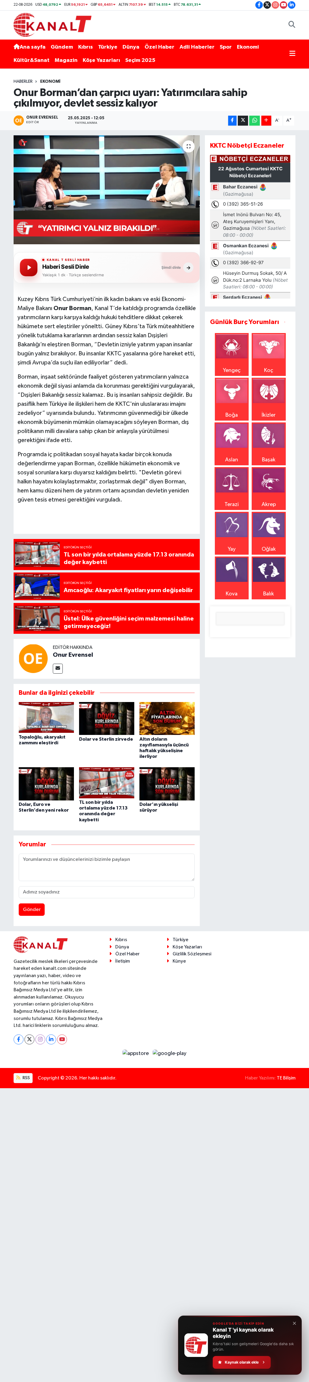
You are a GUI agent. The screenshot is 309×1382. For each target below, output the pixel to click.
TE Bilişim (286, 1078)
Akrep (269, 504)
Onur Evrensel (73, 655)
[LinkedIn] (51, 1039)
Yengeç (232, 370)
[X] (29, 1039)
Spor (226, 47)
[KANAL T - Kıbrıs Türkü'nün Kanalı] (52, 25)
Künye (179, 961)
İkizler (269, 415)
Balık (268, 594)
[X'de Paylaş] (243, 121)
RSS (26, 1078)
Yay (232, 549)
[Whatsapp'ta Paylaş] (254, 121)
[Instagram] (40, 1039)
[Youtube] (62, 1039)
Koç (268, 370)
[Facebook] (19, 1039)
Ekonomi (248, 47)
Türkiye (107, 47)
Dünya (131, 47)
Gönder (32, 909)
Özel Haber (159, 47)
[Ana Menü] (292, 54)
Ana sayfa (33, 47)
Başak (269, 460)
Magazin (66, 60)
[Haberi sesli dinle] (28, 267)
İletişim (122, 961)
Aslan (231, 460)
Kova (231, 594)
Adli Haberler (197, 47)
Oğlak (269, 549)
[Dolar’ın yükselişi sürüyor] (167, 783)
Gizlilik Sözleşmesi (192, 954)
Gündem (62, 47)
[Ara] (291, 25)
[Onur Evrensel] (33, 658)
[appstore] (136, 1053)
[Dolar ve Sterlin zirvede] (106, 718)
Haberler (23, 81)
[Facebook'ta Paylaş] (232, 121)
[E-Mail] (58, 669)
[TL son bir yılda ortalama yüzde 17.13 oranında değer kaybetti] (106, 782)
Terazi (232, 504)
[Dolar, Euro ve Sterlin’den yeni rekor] (46, 783)
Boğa (231, 415)
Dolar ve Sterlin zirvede (106, 739)
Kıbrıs (85, 47)
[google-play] (169, 1053)
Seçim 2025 (140, 60)
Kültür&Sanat (31, 60)
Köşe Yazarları (101, 60)
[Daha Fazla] (266, 121)
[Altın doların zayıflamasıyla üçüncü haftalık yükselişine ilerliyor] (167, 718)
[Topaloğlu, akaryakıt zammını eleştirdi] (46, 717)
